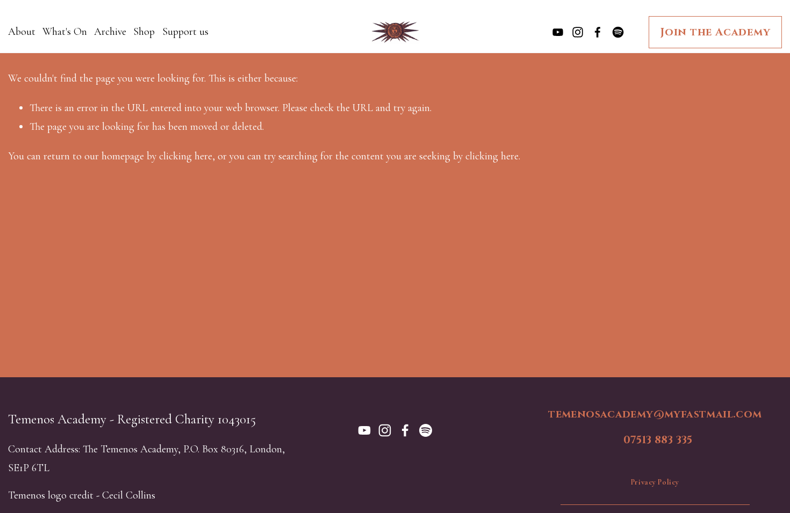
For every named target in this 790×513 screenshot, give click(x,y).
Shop (144, 31)
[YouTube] (557, 32)
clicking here (185, 156)
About (21, 31)
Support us (185, 31)
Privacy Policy (655, 482)
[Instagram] (577, 32)
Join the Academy (715, 32)
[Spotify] (618, 32)
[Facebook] (597, 32)
